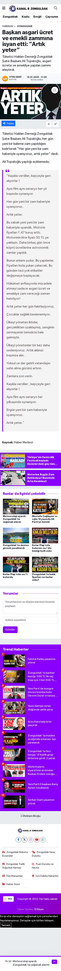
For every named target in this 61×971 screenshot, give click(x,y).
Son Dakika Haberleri (47, 876)
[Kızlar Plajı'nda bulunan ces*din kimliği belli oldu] (45, 535)
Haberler (7, 26)
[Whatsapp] (43, 839)
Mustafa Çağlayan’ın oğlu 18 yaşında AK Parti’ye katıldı (44, 519)
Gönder (10, 629)
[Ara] (55, 8)
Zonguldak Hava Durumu (43, 854)
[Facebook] (18, 839)
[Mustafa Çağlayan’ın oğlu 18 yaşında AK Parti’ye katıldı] (45, 506)
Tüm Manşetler (14, 876)
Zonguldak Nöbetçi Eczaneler (15, 854)
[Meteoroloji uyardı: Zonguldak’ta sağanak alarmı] (16, 506)
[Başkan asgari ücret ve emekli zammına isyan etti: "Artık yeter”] (30, 101)
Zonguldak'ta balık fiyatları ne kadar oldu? (43, 577)
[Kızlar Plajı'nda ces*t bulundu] (16, 564)
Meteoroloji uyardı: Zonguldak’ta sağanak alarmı (14, 519)
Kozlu (25, 16)
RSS (10, 899)
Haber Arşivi (13, 884)
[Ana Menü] (3, 8)
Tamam (5, 925)
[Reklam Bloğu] (30, 816)
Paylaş (10, 123)
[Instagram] (30, 839)
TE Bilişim (39, 909)
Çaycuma (51, 16)
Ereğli (37, 16)
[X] (24, 839)
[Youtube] (36, 839)
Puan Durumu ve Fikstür (43, 866)
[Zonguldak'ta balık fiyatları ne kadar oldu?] (45, 564)
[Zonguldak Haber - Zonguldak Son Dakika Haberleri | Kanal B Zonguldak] (28, 8)
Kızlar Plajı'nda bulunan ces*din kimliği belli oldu (42, 548)
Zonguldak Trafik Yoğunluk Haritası (13, 866)
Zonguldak (10, 16)
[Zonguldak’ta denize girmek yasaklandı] (16, 535)
